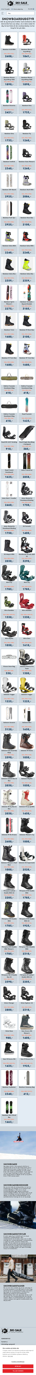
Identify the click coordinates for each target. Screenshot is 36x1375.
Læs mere (10, 1356)
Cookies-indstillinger (18, 1361)
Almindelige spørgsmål (8, 1344)
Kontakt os (4, 1342)
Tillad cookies (18, 1371)
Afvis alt (18, 1366)
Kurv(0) (30, 9)
